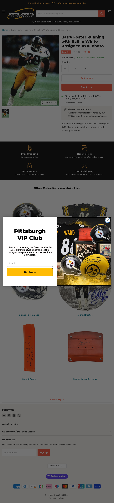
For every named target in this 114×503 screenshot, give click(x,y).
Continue (30, 272)
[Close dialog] (107, 220)
